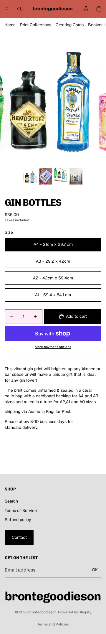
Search (11, 501)
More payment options (53, 347)
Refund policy (18, 519)
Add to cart (76, 316)
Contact (19, 537)
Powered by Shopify (74, 612)
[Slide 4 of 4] (75, 176)
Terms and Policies (53, 624)
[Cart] (98, 8)
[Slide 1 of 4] (30, 176)
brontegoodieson (42, 612)
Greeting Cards (70, 24)
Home (10, 24)
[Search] (19, 8)
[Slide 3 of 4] (60, 176)
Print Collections (35, 24)
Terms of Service (21, 510)
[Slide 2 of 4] (45, 176)
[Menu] (7, 9)
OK (95, 569)
